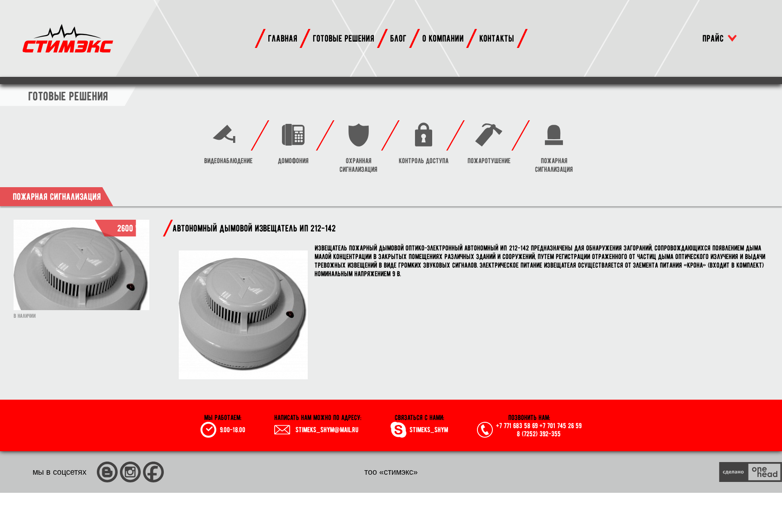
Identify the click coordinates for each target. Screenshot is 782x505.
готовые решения (343, 38)
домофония (293, 160)
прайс (713, 38)
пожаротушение (488, 160)
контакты (496, 38)
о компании (443, 38)
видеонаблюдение (228, 160)
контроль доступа (423, 160)
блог (398, 38)
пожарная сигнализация (554, 165)
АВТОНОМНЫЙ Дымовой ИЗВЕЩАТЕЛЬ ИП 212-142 (254, 228)
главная (282, 38)
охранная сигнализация (358, 165)
